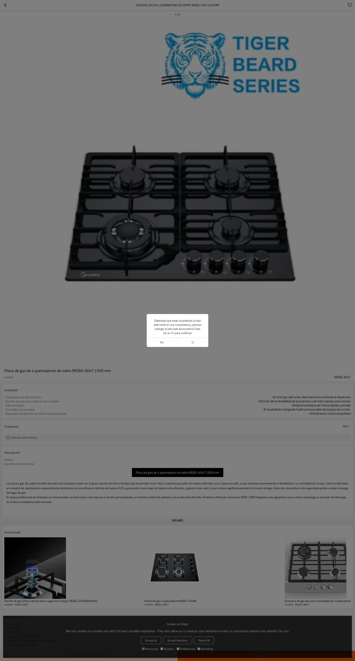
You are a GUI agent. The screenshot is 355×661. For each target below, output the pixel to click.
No (162, 342)
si (193, 342)
